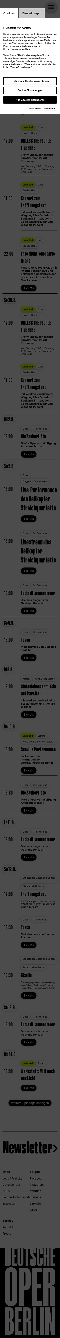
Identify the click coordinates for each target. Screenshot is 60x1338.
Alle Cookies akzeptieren (30, 99)
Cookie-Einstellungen (30, 90)
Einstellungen (32, 13)
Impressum (35, 108)
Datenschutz (50, 108)
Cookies (9, 13)
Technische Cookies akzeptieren (30, 81)
